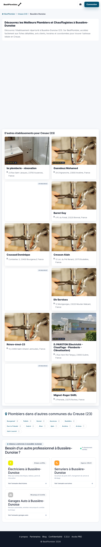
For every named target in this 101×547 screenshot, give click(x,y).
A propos (23, 536)
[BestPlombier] (25, 4)
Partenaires (35, 536)
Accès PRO (77, 536)
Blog (44, 536)
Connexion (91, 4)
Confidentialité (55, 536)
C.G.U (67, 536)
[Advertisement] (50, 60)
